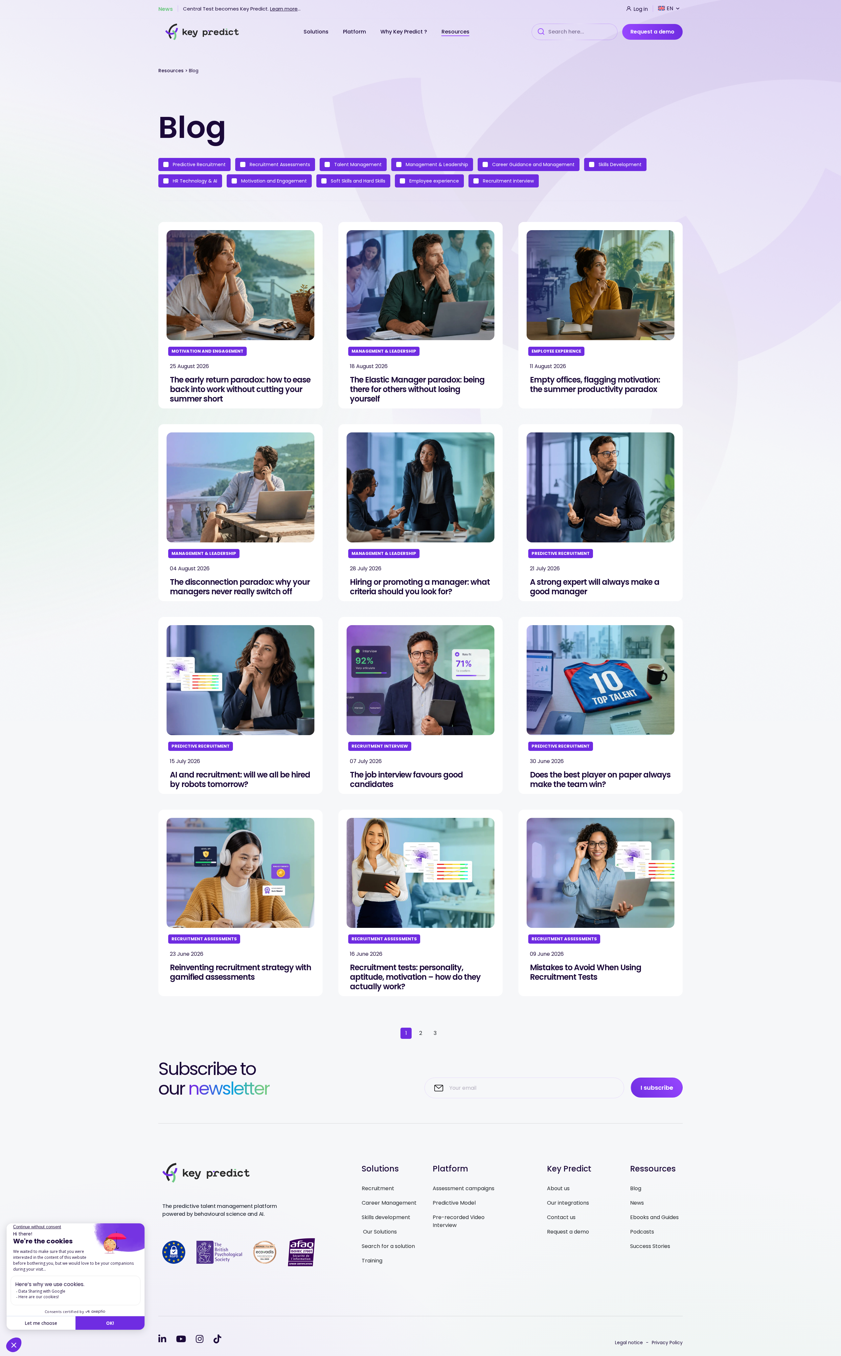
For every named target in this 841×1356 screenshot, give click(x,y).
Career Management (389, 1203)
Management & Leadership (436, 164)
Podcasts (642, 1232)
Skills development (386, 1217)
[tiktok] (217, 1339)
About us (558, 1188)
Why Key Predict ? (404, 31)
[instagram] (200, 1339)
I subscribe (657, 1087)
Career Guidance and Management (533, 164)
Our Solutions (379, 1232)
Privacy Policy (667, 1342)
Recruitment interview (508, 181)
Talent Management (357, 164)
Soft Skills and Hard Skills (357, 181)
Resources (455, 31)
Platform (355, 31)
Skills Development (619, 164)
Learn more (284, 8)
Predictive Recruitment (198, 164)
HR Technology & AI (194, 181)
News (165, 8)
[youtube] (181, 1339)
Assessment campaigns (463, 1188)
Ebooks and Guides (654, 1217)
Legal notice (629, 1342)
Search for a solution (388, 1246)
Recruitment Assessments (279, 164)
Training (372, 1260)
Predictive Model (454, 1203)
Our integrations (568, 1203)
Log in (640, 8)
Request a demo (652, 31)
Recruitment (378, 1188)
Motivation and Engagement (273, 181)
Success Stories (650, 1246)
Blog (635, 1188)
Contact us (561, 1217)
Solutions (317, 31)
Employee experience (433, 181)
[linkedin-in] (162, 1339)
